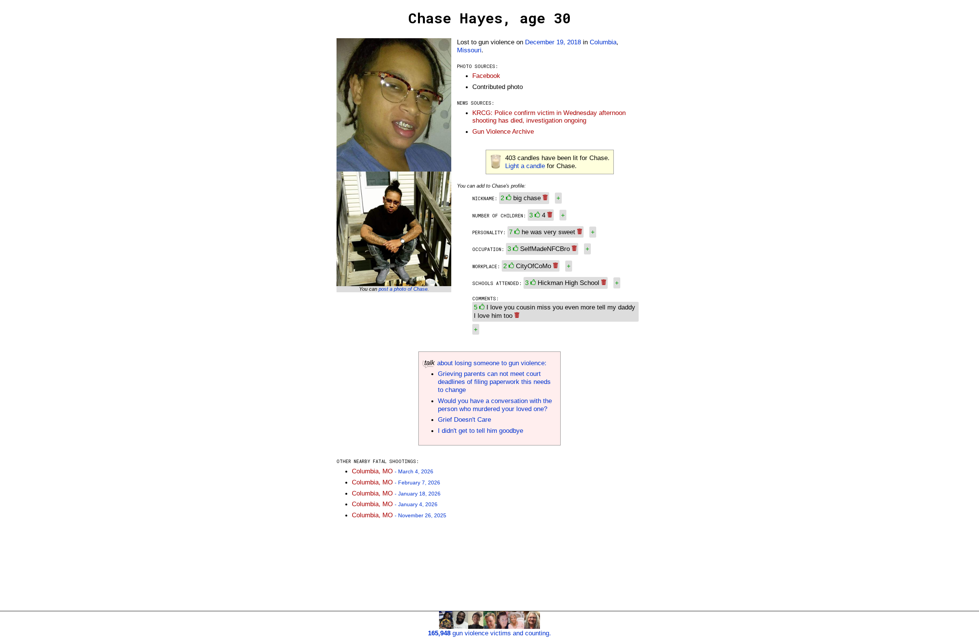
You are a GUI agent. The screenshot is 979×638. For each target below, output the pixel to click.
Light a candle (525, 166)
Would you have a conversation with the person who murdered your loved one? (495, 405)
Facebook (486, 75)
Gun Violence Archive (503, 131)
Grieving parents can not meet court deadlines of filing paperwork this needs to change (494, 381)
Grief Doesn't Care (464, 419)
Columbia (603, 42)
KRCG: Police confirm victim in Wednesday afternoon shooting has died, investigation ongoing (549, 117)
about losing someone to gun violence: (490, 363)
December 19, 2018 (553, 42)
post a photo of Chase (403, 289)
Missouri (469, 50)
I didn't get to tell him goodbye (480, 430)
